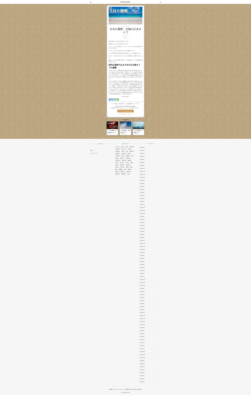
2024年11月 (142, 210)
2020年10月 (142, 357)
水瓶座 (117, 158)
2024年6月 (142, 225)
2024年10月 (142, 213)
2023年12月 (142, 243)
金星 (125, 169)
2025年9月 (142, 180)
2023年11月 (142, 246)
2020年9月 (142, 360)
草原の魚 (117, 167)
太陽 (127, 151)
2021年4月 (142, 339)
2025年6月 (142, 189)
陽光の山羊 (129, 171)
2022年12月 (142, 279)
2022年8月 (142, 291)
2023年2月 (142, 273)
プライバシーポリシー (119, 389)
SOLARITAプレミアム (125, 107)
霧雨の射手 (124, 173)
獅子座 (117, 164)
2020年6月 (142, 369)
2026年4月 (142, 159)
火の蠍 (117, 162)
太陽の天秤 (132, 151)
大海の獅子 (118, 151)
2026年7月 (142, 150)
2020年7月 (142, 366)
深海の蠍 (129, 160)
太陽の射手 (118, 153)
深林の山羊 (128, 158)
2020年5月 (142, 372)
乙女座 (122, 146)
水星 (132, 155)
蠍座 (116, 169)
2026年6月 (142, 153)
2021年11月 (142, 318)
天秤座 (123, 151)
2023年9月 (142, 252)
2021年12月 (142, 315)
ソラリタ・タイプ (125, 26)
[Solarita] (125, 2)
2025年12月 (142, 171)
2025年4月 (142, 195)
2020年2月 (142, 378)
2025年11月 (142, 174)
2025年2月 (142, 201)
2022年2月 (142, 309)
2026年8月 (142, 147)
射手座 (129, 153)
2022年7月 (142, 294)
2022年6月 (142, 297)
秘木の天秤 (122, 164)
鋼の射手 (129, 169)
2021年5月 (142, 336)
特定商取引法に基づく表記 (131, 389)
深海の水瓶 (124, 160)
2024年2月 (142, 237)
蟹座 (131, 167)
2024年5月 (142, 228)
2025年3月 (142, 198)
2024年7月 (142, 222)
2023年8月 (142, 255)
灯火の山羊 (122, 162)
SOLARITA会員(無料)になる (125, 111)
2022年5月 (142, 300)
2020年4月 (142, 375)
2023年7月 (142, 258)
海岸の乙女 (122, 158)
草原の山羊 (128, 164)
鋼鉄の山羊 (123, 171)
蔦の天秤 (122, 167)
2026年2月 (142, 165)
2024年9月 (142, 216)
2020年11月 (142, 354)
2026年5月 (142, 156)
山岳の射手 (118, 155)
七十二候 (117, 146)
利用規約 (111, 389)
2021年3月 (142, 342)
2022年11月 (142, 282)
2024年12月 (142, 207)
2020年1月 (142, 381)
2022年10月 (142, 285)
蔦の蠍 (127, 167)
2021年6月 (142, 333)
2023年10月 (142, 249)
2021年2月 (142, 345)
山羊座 (123, 155)
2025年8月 (142, 183)
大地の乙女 (125, 37)
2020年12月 (142, 351)
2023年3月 (142, 270)
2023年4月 (142, 267)
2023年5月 (142, 264)
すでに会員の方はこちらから (125, 114)
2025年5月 (142, 192)
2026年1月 (142, 168)
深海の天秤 (118, 160)
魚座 (128, 173)
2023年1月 (142, 276)
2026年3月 (142, 162)
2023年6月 (142, 261)
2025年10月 (142, 177)
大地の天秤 (132, 146)
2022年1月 (142, 312)
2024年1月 (142, 240)
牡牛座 (127, 162)
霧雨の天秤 (118, 173)
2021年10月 (142, 321)
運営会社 (140, 389)
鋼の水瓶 (117, 171)
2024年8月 (142, 219)
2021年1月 (142, 348)
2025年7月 (142, 186)
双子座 (126, 146)
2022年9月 (142, 288)
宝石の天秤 (124, 153)
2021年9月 (142, 324)
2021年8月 (142, 327)
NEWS (91, 150)
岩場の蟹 (127, 155)
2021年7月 (142, 330)
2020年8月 (142, 363)
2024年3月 (142, 234)
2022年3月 (142, 306)
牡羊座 (131, 162)
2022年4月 (142, 303)
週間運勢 (120, 169)
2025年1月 (142, 204)
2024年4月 (142, 231)
